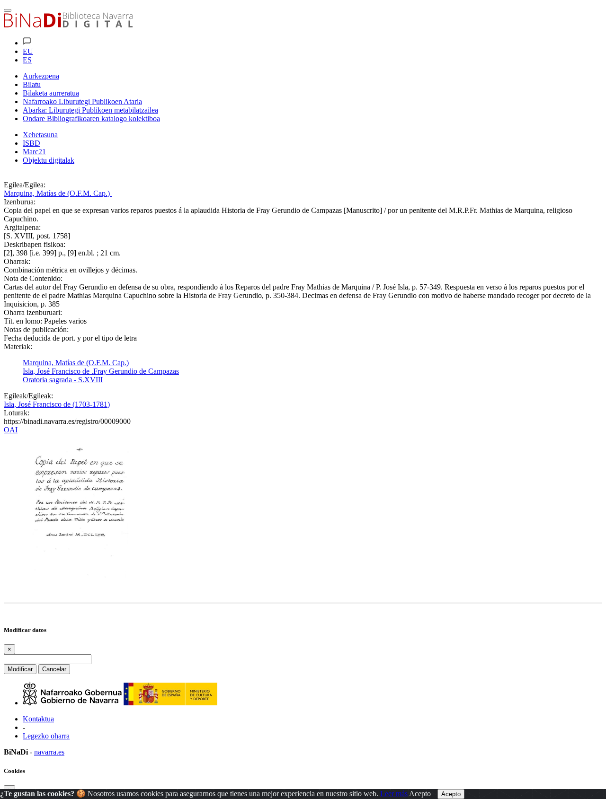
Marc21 (34, 152)
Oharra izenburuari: (33, 312)
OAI (11, 430)
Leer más (394, 794)
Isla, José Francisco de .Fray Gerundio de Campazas (101, 371)
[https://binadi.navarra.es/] (68, 25)
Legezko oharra (46, 736)
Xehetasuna (40, 135)
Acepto (420, 794)
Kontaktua (38, 719)
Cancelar (54, 669)
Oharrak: (17, 261)
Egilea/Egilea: (24, 185)
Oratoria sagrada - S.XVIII (63, 380)
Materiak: (18, 346)
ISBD (31, 143)
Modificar (20, 669)
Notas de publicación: (36, 329)
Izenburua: (20, 202)
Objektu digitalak (48, 160)
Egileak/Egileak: (28, 396)
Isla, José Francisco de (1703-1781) (57, 404)
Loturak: (16, 413)
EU (28, 51)
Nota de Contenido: (33, 278)
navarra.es (49, 752)
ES (27, 60)
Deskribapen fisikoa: (34, 244)
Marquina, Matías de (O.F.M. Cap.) (58, 193)
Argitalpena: (22, 227)
